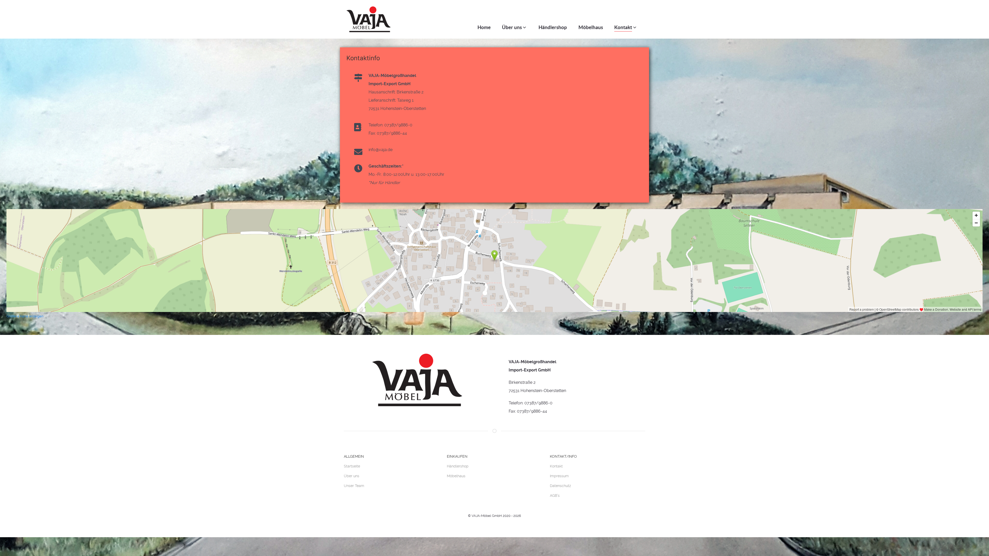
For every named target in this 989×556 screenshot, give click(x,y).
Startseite (352, 466)
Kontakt (556, 466)
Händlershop (457, 466)
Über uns (351, 476)
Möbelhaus (456, 476)
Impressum (559, 476)
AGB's (555, 495)
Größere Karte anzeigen (25, 316)
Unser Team (354, 486)
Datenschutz (560, 486)
